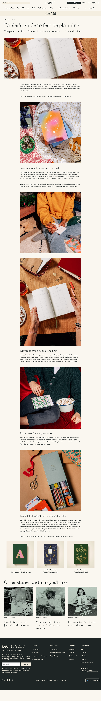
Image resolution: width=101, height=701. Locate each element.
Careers (71, 653)
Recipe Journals (73, 184)
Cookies (63, 680)
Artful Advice (9, 19)
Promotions (53, 649)
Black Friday (54, 656)
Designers (35, 649)
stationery (45, 520)
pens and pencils (68, 522)
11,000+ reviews (93, 671)
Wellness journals (44, 176)
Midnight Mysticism (50, 570)
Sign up (26, 664)
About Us (72, 649)
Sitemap (71, 659)
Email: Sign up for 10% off (58, 653)
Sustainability (73, 656)
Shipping (83, 656)
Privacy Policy (5, 671)
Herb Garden (81, 570)
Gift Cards (35, 653)
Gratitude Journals (58, 176)
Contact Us (84, 653)
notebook (49, 440)
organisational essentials (30, 531)
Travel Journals (47, 186)
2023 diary (69, 357)
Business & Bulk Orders (39, 656)
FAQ (82, 649)
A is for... (20, 570)
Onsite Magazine (37, 659)
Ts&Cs (56, 680)
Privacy (49, 680)
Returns (83, 659)
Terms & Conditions (25, 669)
